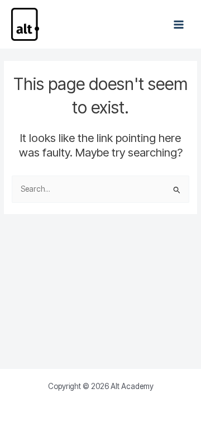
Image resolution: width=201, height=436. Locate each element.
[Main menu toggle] (179, 24)
